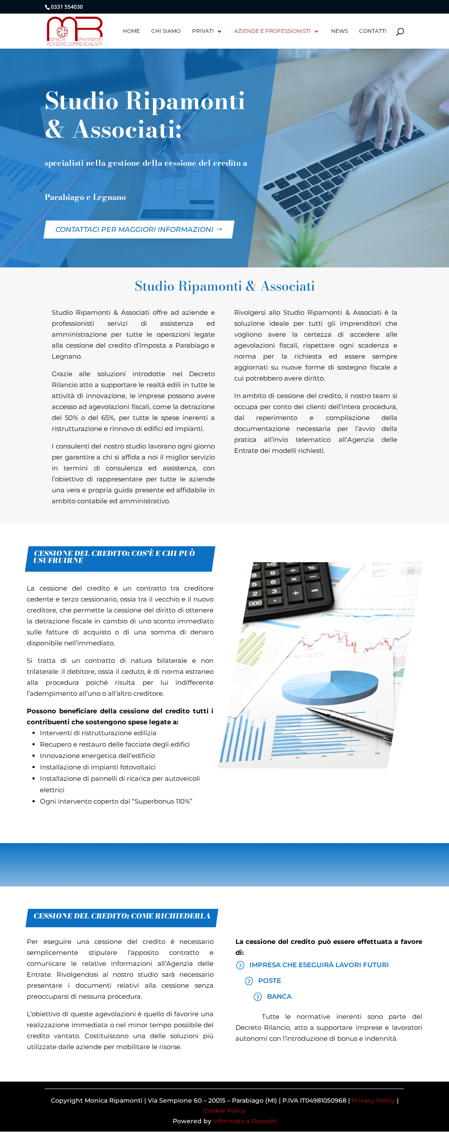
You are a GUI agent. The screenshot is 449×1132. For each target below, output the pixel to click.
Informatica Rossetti (245, 1121)
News (339, 31)
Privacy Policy (373, 1100)
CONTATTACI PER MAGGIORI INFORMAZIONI (134, 229)
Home (131, 31)
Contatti (373, 31)
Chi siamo (166, 31)
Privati (203, 31)
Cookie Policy (224, 1110)
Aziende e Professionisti (272, 31)
